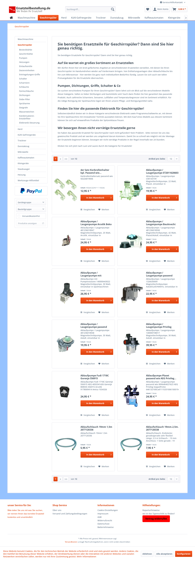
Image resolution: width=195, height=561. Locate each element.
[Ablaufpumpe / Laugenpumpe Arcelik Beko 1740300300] (65, 241)
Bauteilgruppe (25, 209)
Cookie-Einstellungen (108, 510)
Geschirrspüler (25, 44)
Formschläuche (26, 91)
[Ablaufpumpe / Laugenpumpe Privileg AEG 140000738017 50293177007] (131, 344)
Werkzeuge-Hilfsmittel (28, 180)
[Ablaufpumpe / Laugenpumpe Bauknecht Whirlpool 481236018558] (131, 241)
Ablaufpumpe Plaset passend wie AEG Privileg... (161, 377)
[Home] (11, 17)
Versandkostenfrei (31, 216)
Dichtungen (24, 95)
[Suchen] (113, 9)
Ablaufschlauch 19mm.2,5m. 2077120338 (162, 428)
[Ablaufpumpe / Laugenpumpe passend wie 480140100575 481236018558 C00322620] (65, 344)
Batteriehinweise (106, 527)
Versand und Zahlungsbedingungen (70, 513)
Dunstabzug (23, 146)
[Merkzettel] (148, 9)
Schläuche (24, 87)
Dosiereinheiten (26, 70)
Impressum (103, 513)
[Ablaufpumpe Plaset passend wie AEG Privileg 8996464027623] (131, 395)
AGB (99, 517)
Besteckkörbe (25, 49)
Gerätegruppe (24, 202)
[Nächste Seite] (60, 159)
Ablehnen (147, 553)
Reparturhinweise (151, 510)
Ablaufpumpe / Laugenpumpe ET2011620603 (162, 171)
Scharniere (24, 82)
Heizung (22, 174)
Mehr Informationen (86, 556)
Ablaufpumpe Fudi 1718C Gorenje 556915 (95, 377)
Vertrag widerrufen (156, 518)
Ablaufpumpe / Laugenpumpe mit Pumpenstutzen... (91, 274)
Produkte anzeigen (27, 223)
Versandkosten (71, 542)
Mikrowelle (23, 152)
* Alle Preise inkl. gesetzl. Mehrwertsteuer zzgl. (97, 538)
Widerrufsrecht (105, 520)
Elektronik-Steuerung (29, 122)
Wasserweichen (26, 111)
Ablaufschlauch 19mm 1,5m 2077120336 (96, 428)
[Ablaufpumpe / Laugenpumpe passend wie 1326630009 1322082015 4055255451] (131, 292)
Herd (20, 129)
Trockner (22, 140)
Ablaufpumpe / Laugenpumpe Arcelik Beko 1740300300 (96, 223)
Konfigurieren (183, 553)
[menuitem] (90, 9)
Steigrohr (23, 107)
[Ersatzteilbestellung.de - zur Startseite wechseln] (30, 10)
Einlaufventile (25, 66)
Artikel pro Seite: (157, 158)
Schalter (23, 78)
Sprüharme (24, 103)
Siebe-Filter (24, 99)
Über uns (57, 510)
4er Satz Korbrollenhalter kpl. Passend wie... (95, 171)
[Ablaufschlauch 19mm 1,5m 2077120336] (65, 446)
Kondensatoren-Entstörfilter (27, 117)
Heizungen (24, 62)
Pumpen (23, 58)
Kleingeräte (23, 163)
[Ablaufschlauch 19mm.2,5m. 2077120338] (131, 446)
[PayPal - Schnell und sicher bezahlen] (31, 190)
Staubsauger (24, 169)
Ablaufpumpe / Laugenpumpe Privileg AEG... (158, 325)
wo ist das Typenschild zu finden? (158, 513)
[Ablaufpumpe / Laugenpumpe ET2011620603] (131, 190)
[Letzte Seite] (66, 159)
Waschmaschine (25, 39)
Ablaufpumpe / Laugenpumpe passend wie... (159, 274)
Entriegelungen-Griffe (29, 74)
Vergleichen (89, 209)
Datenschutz (103, 523)
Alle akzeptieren (164, 553)
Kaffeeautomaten (26, 157)
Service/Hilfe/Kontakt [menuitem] (172, 2)
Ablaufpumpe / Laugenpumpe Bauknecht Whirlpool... (161, 223)
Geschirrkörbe (26, 53)
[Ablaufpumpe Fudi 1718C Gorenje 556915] (65, 395)
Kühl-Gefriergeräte (27, 134)
